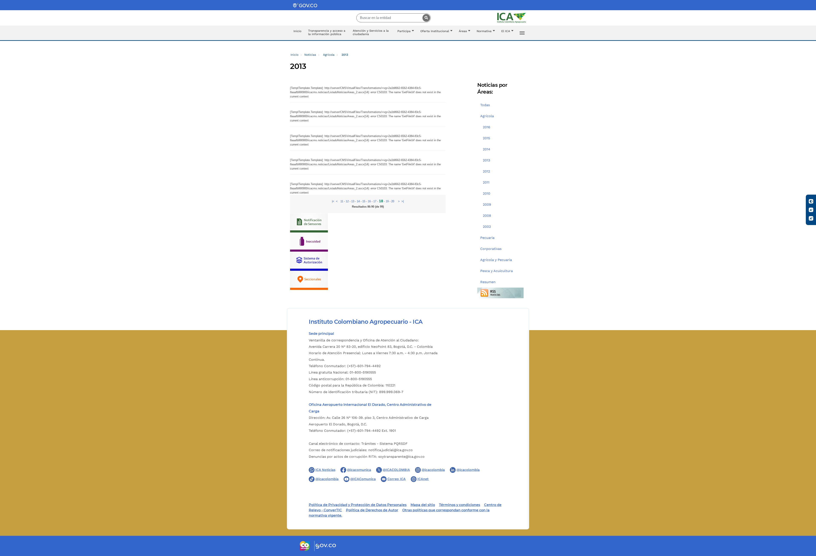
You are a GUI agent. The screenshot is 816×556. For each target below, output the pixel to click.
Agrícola (328, 54)
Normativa (484, 31)
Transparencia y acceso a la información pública (326, 32)
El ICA (505, 31)
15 (363, 201)
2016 (486, 127)
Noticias (310, 54)
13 (352, 201)
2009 (487, 204)
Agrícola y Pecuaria (496, 260)
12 (347, 201)
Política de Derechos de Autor (372, 510)
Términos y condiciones (459, 505)
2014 (486, 149)
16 (369, 201)
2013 (486, 160)
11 (341, 201)
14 (358, 201)
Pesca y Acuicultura (496, 271)
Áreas (463, 31)
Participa (404, 31)
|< (333, 201)
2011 (486, 182)
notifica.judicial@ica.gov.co (390, 450)
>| (402, 201)
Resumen (488, 282)
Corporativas (491, 249)
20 (392, 201)
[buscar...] (425, 18)
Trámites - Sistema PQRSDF (384, 444)
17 (374, 201)
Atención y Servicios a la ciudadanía (371, 32)
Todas (485, 105)
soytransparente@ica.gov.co (401, 457)
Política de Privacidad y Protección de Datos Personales (358, 505)
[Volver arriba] (807, 528)
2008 (487, 216)
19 (387, 201)
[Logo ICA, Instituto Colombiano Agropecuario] (511, 17)
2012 (486, 171)
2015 (486, 138)
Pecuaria (487, 238)
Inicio (297, 31)
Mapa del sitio (423, 505)
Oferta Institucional (434, 31)
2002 (487, 227)
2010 (486, 193)
